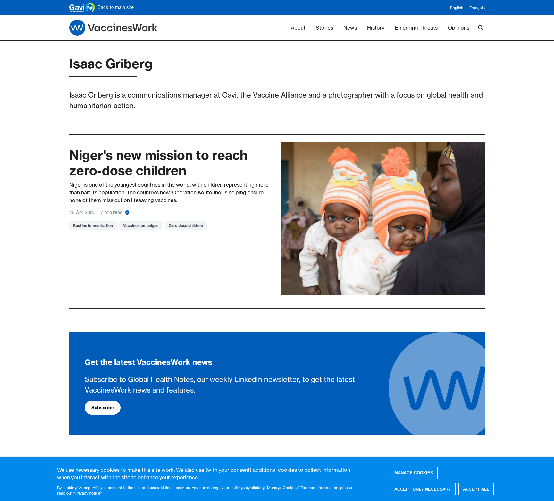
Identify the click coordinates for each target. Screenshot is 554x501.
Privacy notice (87, 493)
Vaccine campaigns (140, 225)
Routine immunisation (93, 225)
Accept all (476, 489)
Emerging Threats (416, 27)
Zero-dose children (186, 225)
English (456, 7)
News (350, 27)
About (298, 27)
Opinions (458, 27)
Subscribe (102, 408)
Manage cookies (413, 473)
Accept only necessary (422, 489)
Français (477, 7)
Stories (324, 27)
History (375, 27)
